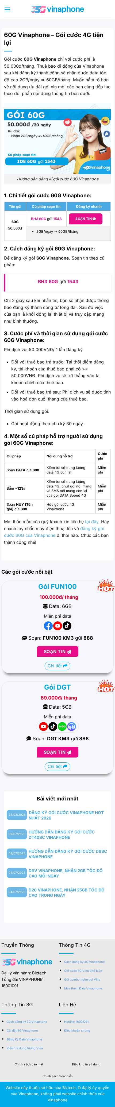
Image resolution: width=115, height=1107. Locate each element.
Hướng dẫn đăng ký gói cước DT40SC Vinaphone (62, 834)
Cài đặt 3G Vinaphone (22, 1030)
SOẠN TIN (55, 651)
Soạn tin (84, 219)
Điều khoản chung (77, 1030)
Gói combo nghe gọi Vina (82, 979)
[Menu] (7, 9)
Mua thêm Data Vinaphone (83, 988)
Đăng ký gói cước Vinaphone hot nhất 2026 (66, 815)
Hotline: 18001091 (76, 1022)
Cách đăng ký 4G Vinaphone (84, 962)
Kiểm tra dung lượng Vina (25, 1048)
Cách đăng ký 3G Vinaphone (27, 1022)
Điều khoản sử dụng (86, 1064)
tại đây (91, 521)
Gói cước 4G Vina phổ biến (83, 971)
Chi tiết (55, 665)
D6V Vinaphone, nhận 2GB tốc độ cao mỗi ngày (66, 873)
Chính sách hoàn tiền (58, 1076)
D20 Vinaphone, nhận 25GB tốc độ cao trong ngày (67, 892)
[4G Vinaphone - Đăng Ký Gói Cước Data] (57, 9)
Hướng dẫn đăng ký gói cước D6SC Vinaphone (68, 854)
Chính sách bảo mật (29, 1064)
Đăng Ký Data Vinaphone (24, 1039)
